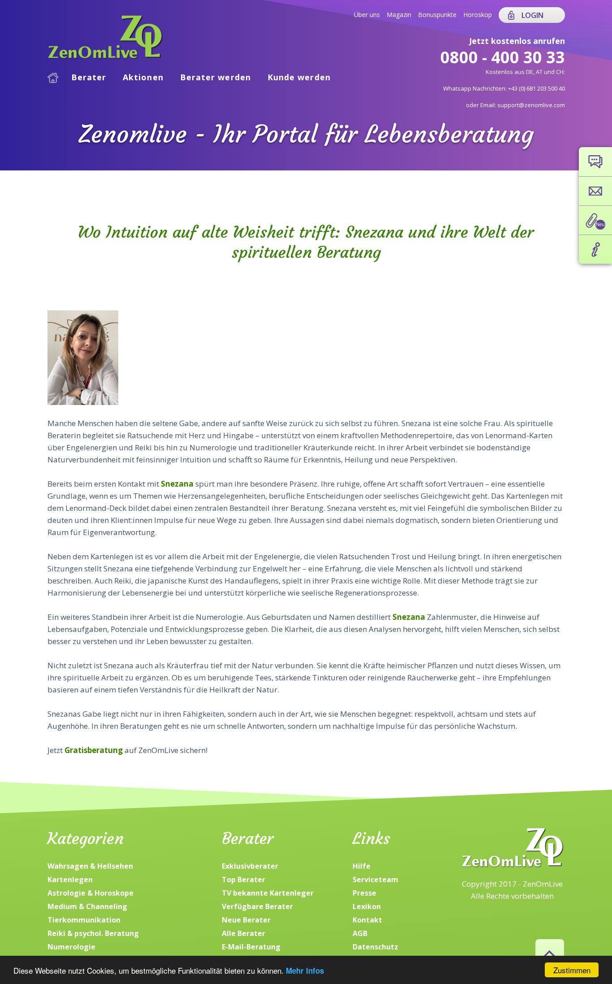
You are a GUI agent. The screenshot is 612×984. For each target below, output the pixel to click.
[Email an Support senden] (595, 191)
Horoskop (477, 14)
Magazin (399, 14)
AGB (360, 933)
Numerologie (71, 947)
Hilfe (362, 866)
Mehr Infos (305, 970)
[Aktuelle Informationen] (595, 249)
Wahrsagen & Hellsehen (90, 866)
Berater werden (215, 77)
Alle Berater (243, 933)
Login (532, 15)
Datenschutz (375, 947)
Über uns (367, 14)
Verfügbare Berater (257, 906)
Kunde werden (299, 77)
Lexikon (367, 906)
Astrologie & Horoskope (90, 893)
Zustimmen (571, 969)
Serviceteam (375, 879)
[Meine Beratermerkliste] (595, 220)
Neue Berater (246, 920)
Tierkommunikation (84, 920)
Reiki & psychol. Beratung (93, 933)
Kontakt (367, 920)
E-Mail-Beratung (251, 947)
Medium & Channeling (87, 906)
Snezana (178, 484)
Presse (364, 893)
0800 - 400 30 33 (502, 57)
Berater (89, 77)
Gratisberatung (95, 750)
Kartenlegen (70, 879)
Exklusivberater (250, 866)
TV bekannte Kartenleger (268, 893)
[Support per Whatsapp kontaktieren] (595, 161)
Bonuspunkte (437, 14)
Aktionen (143, 77)
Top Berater (243, 879)
